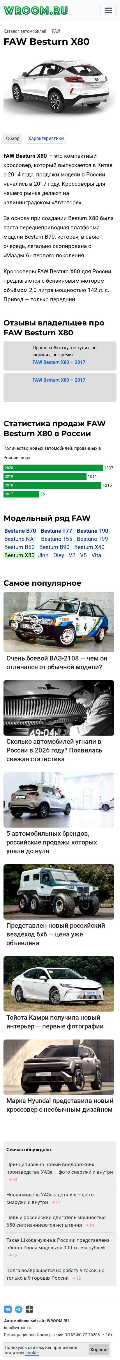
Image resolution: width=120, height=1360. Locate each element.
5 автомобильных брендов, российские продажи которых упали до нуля (51, 842)
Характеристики (46, 138)
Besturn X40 (89, 547)
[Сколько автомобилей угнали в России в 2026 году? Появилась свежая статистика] (58, 708)
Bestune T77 (56, 530)
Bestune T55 (56, 539)
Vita (96, 555)
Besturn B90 (54, 547)
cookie (32, 1352)
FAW (56, 31)
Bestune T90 (92, 530)
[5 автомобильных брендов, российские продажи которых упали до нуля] (58, 800)
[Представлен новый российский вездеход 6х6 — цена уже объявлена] (58, 892)
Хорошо (98, 1349)
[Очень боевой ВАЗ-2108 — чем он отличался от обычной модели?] (58, 622)
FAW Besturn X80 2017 (59, 362)
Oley (58, 555)
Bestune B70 (20, 530)
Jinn (43, 555)
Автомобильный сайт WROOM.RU (36, 1320)
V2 (72, 555)
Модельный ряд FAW (47, 518)
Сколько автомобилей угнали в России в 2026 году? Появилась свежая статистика (54, 750)
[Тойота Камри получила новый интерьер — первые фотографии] (58, 984)
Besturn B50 (19, 547)
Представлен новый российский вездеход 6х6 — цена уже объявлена (55, 934)
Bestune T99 (92, 539)
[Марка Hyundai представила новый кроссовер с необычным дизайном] (58, 1067)
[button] (7, 86)
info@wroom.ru (18, 1327)
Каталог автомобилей (24, 31)
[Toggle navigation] (108, 10)
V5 (83, 555)
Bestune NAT (20, 539)
